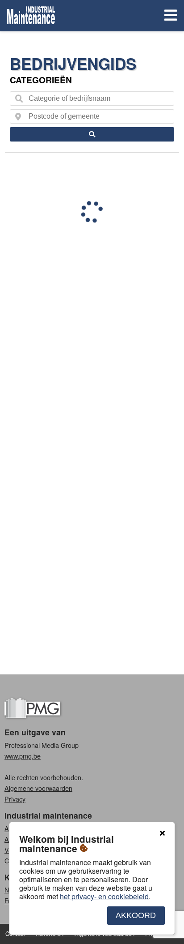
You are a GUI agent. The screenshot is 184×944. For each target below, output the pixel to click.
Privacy (14, 798)
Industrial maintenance (48, 815)
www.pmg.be (22, 755)
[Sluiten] (162, 833)
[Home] (31, 15)
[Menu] (169, 16)
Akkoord (136, 915)
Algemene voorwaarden (38, 788)
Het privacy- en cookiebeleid (104, 896)
